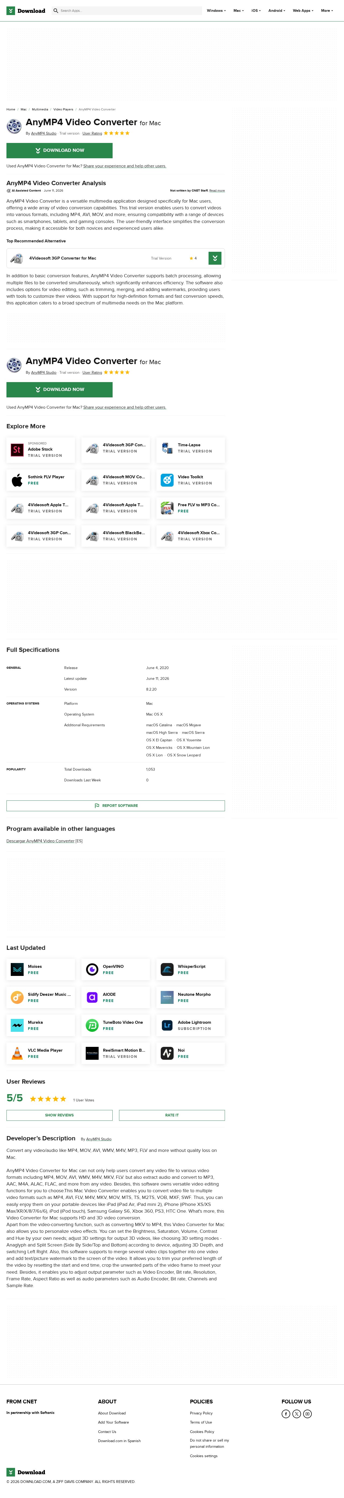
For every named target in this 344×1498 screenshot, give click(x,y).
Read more (217, 190)
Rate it (172, 1115)
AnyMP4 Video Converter (93, 122)
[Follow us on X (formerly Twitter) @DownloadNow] (296, 1414)
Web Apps (301, 11)
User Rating (92, 133)
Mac (237, 11)
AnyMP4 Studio (99, 1139)
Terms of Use (201, 1422)
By (41, 133)
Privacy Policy (201, 1413)
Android (275, 11)
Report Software (120, 805)
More (325, 10)
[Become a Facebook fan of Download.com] (286, 1414)
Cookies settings (204, 1456)
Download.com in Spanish (119, 1441)
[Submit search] (56, 10)
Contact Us (107, 1431)
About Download (112, 1413)
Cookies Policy (202, 1431)
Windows (215, 11)
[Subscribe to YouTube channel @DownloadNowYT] (307, 1414)
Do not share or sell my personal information (209, 1443)
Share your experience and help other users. (124, 166)
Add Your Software (113, 1422)
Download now (63, 150)
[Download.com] (25, 10)
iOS (255, 11)
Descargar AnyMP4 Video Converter (40, 841)
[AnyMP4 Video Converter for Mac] (14, 126)
